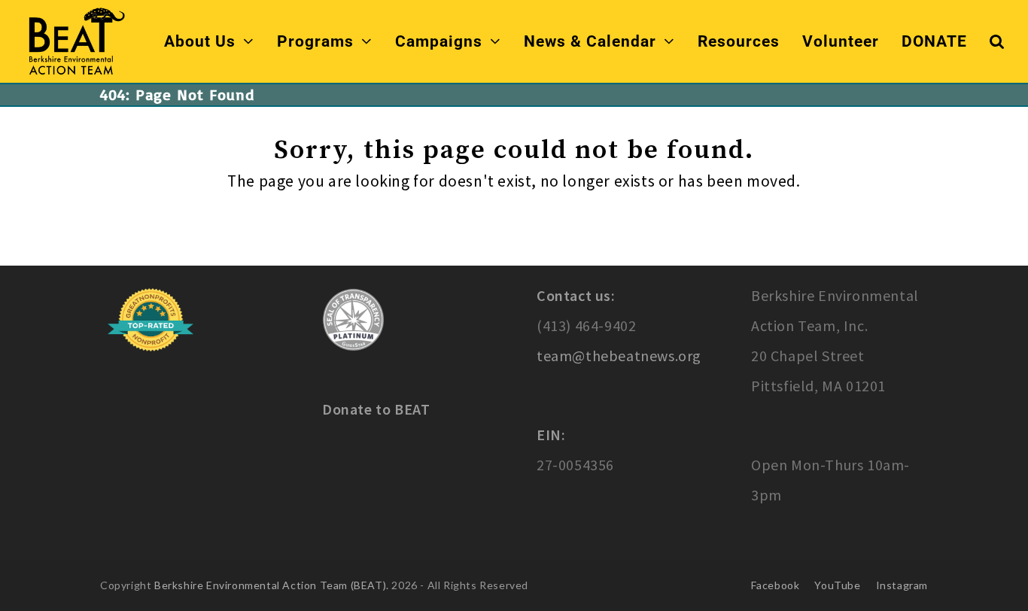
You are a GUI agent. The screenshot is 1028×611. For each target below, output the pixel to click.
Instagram (902, 585)
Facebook (775, 585)
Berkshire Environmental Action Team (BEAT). (271, 585)
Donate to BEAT (376, 409)
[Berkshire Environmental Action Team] (76, 39)
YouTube (837, 585)
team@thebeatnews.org (619, 355)
